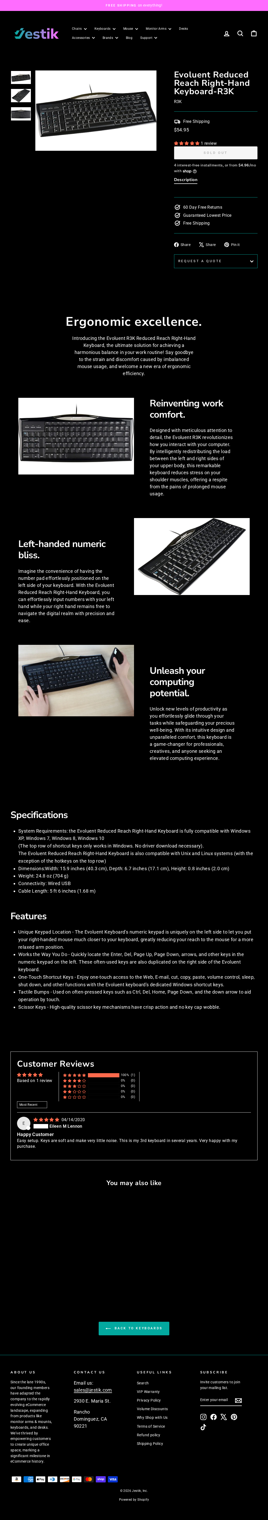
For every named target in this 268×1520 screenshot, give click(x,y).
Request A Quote (200, 261)
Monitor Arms (156, 29)
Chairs (77, 29)
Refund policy (148, 1435)
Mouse (128, 29)
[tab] (185, 181)
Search (143, 1383)
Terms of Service (151, 1426)
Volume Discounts (152, 1409)
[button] (187, 143)
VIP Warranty (148, 1392)
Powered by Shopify (134, 1499)
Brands (108, 38)
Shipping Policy (150, 1443)
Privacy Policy (149, 1400)
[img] (47, 1119)
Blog (129, 38)
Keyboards (102, 29)
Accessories (81, 38)
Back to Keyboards (138, 1328)
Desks (183, 29)
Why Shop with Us (152, 1417)
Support (146, 38)
